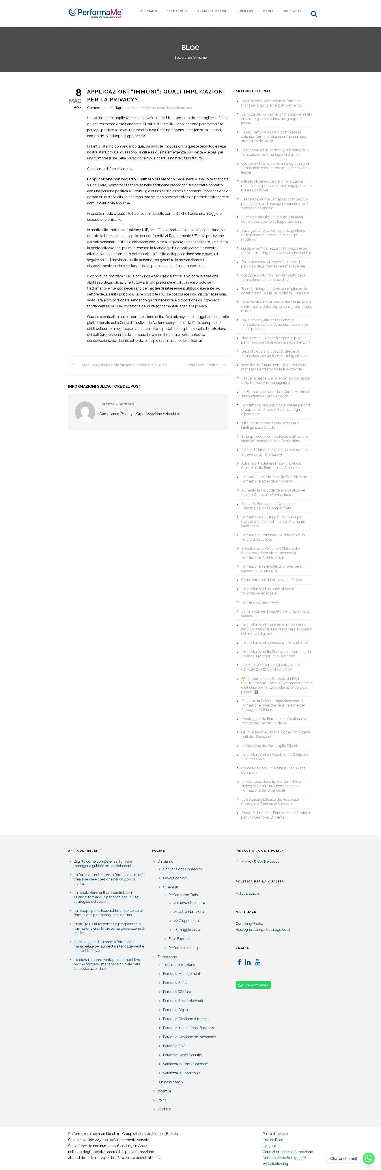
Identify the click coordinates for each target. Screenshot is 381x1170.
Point (268, 11)
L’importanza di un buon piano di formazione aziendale (267, 591)
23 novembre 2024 (189, 903)
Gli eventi (170, 887)
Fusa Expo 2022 (181, 939)
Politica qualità (248, 893)
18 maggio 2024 (187, 930)
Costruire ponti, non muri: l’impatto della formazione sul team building (273, 277)
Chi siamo (148, 11)
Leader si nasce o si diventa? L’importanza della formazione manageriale (275, 380)
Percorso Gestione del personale (189, 1037)
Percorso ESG (174, 1046)
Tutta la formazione (179, 965)
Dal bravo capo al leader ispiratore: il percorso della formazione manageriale (273, 264)
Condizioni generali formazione (288, 1152)
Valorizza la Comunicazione (185, 1064)
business (131, 108)
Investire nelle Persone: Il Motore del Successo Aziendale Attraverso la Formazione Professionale (270, 552)
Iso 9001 (269, 1146)
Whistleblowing (275, 1164)
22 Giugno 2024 (187, 921)
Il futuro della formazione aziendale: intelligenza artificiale (270, 425)
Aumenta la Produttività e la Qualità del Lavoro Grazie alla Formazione (273, 492)
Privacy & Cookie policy (260, 861)
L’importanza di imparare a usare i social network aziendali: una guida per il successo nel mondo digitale (276, 629)
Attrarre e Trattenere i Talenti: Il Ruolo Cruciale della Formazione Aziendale (271, 465)
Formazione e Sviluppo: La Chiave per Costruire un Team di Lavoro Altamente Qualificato (273, 521)
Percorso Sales (175, 983)
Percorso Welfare (177, 992)
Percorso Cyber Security (182, 1055)
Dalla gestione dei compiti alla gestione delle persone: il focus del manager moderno (273, 234)
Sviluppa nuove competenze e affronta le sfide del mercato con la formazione (274, 438)
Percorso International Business (188, 1028)
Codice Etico (273, 1140)
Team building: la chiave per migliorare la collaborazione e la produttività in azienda (275, 291)
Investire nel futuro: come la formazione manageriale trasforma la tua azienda (273, 367)
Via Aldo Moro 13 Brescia (158, 1134)
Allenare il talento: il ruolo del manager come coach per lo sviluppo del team (272, 219)
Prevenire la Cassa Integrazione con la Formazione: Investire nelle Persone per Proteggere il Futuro (273, 705)
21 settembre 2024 (189, 912)
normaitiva (164, 108)
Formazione (177, 11)
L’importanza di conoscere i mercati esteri (274, 643)
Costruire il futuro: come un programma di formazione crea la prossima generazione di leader (276, 167)
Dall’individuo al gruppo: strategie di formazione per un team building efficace (274, 353)
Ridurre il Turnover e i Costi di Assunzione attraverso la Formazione (274, 452)
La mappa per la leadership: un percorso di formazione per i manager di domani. (275, 152)
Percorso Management (181, 974)
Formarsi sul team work (260, 602)
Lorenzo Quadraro (116, 404)
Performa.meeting (183, 948)
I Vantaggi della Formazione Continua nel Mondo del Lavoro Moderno (274, 721)
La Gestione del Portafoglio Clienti (269, 746)
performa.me (182, 108)
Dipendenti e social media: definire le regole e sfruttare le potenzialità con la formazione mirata (276, 306)
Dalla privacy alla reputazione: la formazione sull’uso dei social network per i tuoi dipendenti (275, 324)
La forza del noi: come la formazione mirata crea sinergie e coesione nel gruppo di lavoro (276, 118)
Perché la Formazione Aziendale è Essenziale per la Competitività (268, 506)
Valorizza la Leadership (182, 1073)
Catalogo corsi (278, 929)
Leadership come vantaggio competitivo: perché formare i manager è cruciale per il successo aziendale (274, 203)
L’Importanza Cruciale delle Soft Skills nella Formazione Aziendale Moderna (276, 479)
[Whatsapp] (369, 1158)
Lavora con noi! (175, 878)
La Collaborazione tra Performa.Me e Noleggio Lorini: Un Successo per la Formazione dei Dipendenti (271, 785)
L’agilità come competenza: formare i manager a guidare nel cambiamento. (271, 103)
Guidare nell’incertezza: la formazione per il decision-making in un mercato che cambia (276, 250)
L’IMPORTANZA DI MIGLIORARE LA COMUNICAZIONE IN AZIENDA (270, 667)
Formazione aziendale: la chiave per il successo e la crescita (271, 568)
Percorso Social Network (183, 1001)
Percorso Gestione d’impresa (186, 1019)
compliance (147, 108)
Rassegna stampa (250, 929)
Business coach (211, 11)
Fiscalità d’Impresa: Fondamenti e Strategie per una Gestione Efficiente (276, 815)
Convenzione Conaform (182, 869)
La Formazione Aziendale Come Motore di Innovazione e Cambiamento (275, 394)
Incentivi (244, 11)
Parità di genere (275, 1134)
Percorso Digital (176, 1010)
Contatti (292, 11)
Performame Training (185, 895)
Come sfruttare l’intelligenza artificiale (271, 580)
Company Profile (249, 923)
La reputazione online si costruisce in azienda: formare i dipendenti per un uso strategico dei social (273, 136)
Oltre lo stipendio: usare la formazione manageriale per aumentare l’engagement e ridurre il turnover (276, 185)
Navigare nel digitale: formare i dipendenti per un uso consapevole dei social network (275, 340)
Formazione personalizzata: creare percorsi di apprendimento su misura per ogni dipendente (276, 409)
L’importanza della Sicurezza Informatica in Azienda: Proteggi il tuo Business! (276, 654)
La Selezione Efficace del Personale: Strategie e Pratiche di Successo (270, 801)
